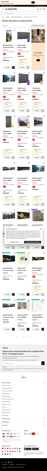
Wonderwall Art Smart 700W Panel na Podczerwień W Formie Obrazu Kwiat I (23, 226)
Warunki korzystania (39, 453)
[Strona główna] (4, 16)
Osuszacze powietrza (7, 388)
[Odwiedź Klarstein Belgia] (20, 451)
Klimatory (4, 407)
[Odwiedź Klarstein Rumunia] (12, 451)
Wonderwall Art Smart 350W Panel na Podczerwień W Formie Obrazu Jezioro (8, 179)
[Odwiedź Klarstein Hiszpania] (15, 448)
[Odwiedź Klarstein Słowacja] (20, 448)
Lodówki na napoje (6, 404)
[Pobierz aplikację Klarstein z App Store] (27, 449)
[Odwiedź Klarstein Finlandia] (17, 451)
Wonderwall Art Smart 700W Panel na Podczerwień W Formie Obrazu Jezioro (37, 179)
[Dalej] (30, 337)
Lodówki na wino (6, 385)
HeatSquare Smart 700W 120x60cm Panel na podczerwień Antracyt (8, 132)
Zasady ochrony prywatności (29, 453)
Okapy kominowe (6, 396)
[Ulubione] (41, 9)
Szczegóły (7, 67)
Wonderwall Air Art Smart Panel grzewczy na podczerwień (8, 46)
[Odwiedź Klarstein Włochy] (12, 448)
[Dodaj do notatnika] (14, 30)
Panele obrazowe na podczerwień (31, 16)
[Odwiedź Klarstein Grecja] (10, 454)
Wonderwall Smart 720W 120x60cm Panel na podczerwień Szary (23, 46)
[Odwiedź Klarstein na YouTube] (8, 462)
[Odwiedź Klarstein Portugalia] (5, 454)
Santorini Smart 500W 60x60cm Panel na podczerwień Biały (37, 316)
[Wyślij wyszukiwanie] (2, 13)
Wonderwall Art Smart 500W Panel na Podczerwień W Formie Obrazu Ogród (23, 316)
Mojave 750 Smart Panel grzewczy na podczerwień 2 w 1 (23, 269)
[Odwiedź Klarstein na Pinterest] (11, 462)
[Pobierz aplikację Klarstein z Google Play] (35, 449)
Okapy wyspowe (5, 393)
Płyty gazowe (5, 415)
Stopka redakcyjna (20, 464)
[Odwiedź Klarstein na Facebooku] (5, 462)
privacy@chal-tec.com (9, 369)
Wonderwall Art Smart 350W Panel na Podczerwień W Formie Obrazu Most (23, 179)
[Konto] (38, 9)
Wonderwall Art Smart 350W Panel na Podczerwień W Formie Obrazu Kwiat (37, 269)
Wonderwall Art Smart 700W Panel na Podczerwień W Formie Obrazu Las (8, 226)
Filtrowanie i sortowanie (38, 25)
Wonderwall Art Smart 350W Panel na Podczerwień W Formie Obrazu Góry (23, 132)
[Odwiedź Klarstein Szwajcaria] (7, 448)
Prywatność (4, 366)
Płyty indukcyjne (5, 412)
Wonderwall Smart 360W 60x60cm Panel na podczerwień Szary (23, 89)
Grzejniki (7, 16)
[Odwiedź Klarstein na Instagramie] (2, 462)
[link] (9, 36)
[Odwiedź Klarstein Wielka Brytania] (17, 448)
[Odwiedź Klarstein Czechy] (2, 451)
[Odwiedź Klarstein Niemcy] (2, 448)
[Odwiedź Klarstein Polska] (7, 451)
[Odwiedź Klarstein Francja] (10, 448)
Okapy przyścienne (6, 409)
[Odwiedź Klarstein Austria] (5, 448)
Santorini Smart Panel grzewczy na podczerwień (37, 226)
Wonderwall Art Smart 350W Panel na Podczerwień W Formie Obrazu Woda (37, 132)
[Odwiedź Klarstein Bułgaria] (15, 451)
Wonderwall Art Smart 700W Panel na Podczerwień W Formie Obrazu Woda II (8, 89)
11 (28, 337)
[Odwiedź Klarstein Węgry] (5, 451)
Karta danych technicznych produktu (7, 58)
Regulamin (11, 464)
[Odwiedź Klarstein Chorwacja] (10, 451)
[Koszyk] (44, 9)
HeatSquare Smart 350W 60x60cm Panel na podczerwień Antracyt (37, 89)
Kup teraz (33, 2)
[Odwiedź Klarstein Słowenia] (7, 454)
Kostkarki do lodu (6, 401)
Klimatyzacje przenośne (7, 390)
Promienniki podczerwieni (17, 16)
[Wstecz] (16, 337)
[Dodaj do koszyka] (13, 67)
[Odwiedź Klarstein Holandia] (2, 454)
